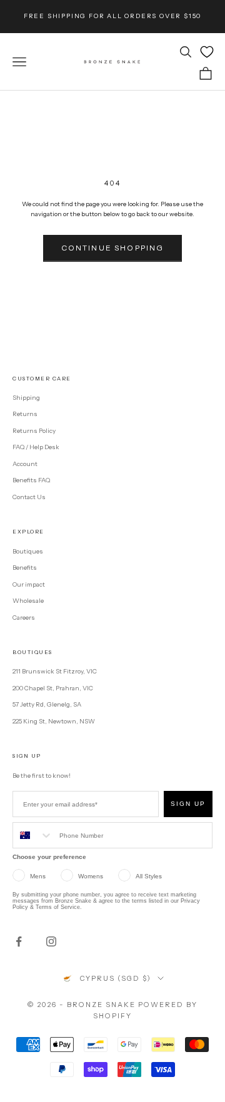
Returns (25, 414)
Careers (23, 617)
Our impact (28, 584)
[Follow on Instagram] (51, 941)
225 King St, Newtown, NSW (53, 721)
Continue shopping (112, 247)
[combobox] (33, 835)
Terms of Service (58, 907)
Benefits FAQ (31, 480)
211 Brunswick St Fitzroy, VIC (54, 671)
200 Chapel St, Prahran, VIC (52, 688)
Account (25, 464)
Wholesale (28, 601)
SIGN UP (188, 803)
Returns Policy (34, 431)
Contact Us (29, 497)
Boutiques (27, 551)
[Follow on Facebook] (18, 941)
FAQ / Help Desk (35, 447)
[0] (207, 52)
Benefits (24, 567)
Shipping (26, 398)
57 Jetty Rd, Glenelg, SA (46, 704)
